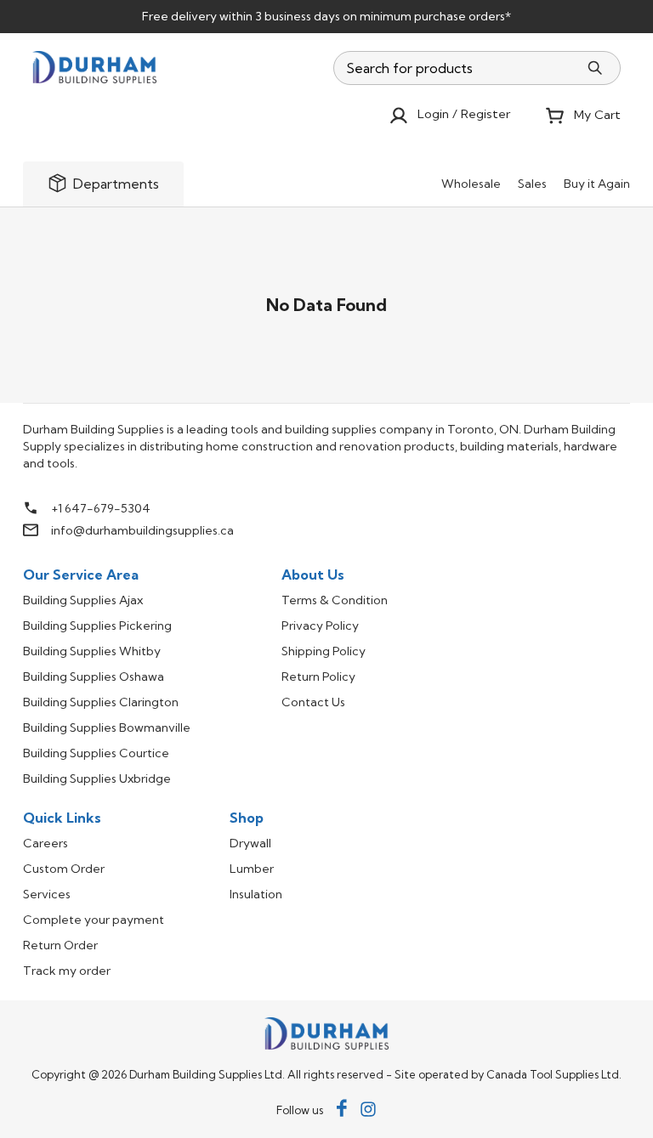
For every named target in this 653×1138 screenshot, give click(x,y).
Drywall (250, 843)
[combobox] (456, 68)
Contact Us (313, 702)
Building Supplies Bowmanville (106, 727)
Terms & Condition (334, 600)
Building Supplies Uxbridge (97, 778)
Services (47, 894)
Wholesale (471, 183)
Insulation (256, 894)
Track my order (67, 970)
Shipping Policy (323, 651)
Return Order (60, 945)
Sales (532, 183)
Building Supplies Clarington (101, 702)
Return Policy (318, 676)
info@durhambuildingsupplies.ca (142, 530)
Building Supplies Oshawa (93, 676)
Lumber (252, 868)
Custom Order (64, 868)
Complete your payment (93, 919)
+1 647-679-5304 (100, 508)
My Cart (597, 114)
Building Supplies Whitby (92, 651)
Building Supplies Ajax (83, 600)
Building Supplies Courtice (96, 753)
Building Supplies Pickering (97, 625)
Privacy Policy (320, 625)
